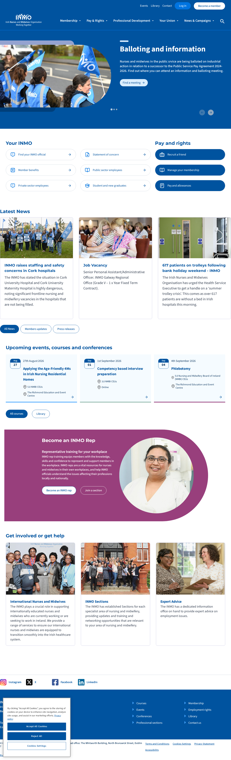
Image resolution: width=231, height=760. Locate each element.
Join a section (93, 490)
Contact (167, 6)
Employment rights (199, 710)
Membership (196, 703)
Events (144, 6)
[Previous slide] (202, 112)
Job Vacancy (95, 265)
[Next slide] (211, 112)
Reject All (36, 736)
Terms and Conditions (157, 744)
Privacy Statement (204, 744)
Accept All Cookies (36, 726)
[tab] (111, 109)
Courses (141, 703)
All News (9, 329)
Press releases (66, 329)
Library (155, 6)
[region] (37, 727)
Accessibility (152, 750)
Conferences (144, 716)
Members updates (36, 329)
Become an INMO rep (59, 490)
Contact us (194, 723)
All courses (16, 414)
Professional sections (149, 723)
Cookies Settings (182, 744)
